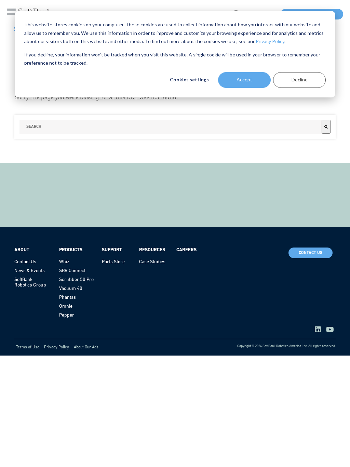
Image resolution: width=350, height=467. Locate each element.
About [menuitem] (21, 250)
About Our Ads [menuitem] (86, 347)
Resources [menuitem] (152, 250)
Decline (300, 79)
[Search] (326, 127)
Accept (244, 79)
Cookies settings (189, 79)
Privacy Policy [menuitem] (56, 347)
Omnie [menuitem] (65, 306)
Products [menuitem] (70, 250)
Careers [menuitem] (186, 250)
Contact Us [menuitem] (25, 262)
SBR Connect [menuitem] (72, 270)
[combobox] (170, 127)
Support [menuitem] (112, 250)
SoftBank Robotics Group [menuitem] (30, 282)
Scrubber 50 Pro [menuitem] (76, 279)
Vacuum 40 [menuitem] (70, 288)
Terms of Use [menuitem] (27, 347)
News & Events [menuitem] (29, 270)
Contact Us (310, 253)
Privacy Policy (270, 41)
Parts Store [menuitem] (113, 262)
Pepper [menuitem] (66, 315)
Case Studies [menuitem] (152, 262)
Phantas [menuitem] (67, 297)
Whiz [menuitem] (64, 262)
